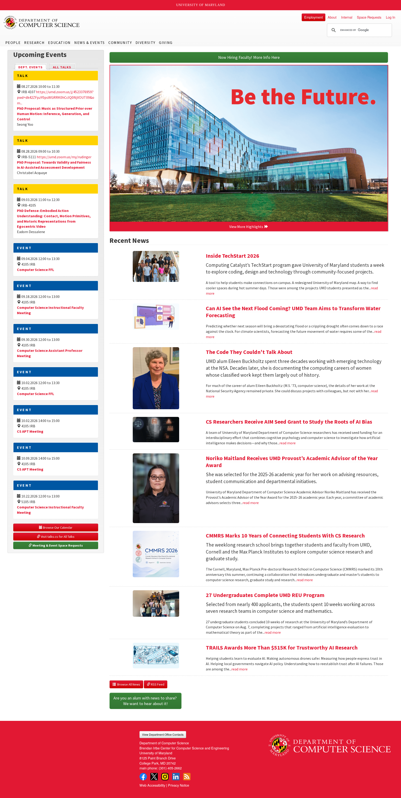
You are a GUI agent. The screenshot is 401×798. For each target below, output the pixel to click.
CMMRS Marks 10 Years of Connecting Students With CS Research (285, 535)
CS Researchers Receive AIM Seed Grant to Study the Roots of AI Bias (289, 421)
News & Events (89, 42)
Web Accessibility (152, 785)
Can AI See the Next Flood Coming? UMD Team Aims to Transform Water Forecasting (293, 312)
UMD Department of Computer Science (41, 22)
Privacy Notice (178, 785)
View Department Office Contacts (163, 734)
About (332, 17)
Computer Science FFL (35, 269)
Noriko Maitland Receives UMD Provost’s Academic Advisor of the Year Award (292, 462)
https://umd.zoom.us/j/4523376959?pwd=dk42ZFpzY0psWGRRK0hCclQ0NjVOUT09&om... (55, 97)
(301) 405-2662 (170, 767)
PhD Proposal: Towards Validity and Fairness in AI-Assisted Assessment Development (54, 165)
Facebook (143, 776)
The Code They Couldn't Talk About (249, 352)
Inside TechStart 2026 (232, 255)
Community (120, 42)
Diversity (145, 42)
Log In (390, 17)
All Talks (62, 67)
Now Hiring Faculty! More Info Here (249, 57)
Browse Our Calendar (57, 527)
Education (59, 42)
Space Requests (369, 17)
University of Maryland (200, 5)
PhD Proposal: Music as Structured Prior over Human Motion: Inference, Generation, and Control (54, 113)
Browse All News (128, 684)
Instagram (165, 776)
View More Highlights (247, 226)
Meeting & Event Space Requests (57, 545)
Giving (166, 42)
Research (34, 42)
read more (287, 443)
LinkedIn (176, 776)
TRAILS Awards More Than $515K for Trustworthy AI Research (282, 647)
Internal (346, 17)
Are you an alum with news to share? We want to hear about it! (145, 700)
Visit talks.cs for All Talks (57, 536)
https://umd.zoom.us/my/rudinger (64, 157)
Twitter (154, 776)
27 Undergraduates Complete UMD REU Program (265, 595)
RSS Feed (157, 684)
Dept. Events (32, 67)
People (13, 42)
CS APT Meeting (30, 431)
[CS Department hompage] (329, 743)
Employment (313, 17)
